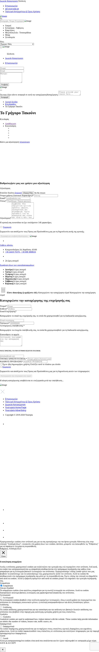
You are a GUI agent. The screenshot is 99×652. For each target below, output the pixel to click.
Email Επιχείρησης (43, 313)
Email (3, 198)
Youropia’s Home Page (15, 407)
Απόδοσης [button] (4, 605)
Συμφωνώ (7, 227)
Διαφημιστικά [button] (5, 624)
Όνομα (3, 306)
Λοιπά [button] (2, 636)
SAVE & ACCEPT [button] (8, 643)
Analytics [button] (4, 614)
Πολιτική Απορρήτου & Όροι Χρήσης (22, 11)
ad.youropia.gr (12, 8)
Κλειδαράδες (10, 104)
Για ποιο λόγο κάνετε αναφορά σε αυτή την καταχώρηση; (29, 95)
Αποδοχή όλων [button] (15, 549)
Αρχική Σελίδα (11, 102)
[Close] (1, 90)
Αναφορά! (5, 97)
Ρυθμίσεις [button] (4, 549)
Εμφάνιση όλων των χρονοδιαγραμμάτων (17, 265)
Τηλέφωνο (5, 323)
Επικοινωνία (11, 5)
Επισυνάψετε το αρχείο (9, 334)
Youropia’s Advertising (15, 410)
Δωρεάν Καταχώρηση (9, 1)
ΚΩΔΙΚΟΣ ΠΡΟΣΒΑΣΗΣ (11, 361)
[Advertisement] (49, 161)
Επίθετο (4, 309)
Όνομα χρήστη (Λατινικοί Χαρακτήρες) (17, 195)
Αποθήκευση (10, 123)
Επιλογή (18, 193)
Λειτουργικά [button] (5, 595)
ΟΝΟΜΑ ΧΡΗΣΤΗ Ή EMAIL (13, 359)
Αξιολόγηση (24, 142)
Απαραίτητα (8, 586)
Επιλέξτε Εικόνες (7, 193)
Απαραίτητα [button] (5, 583)
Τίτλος (3, 201)
